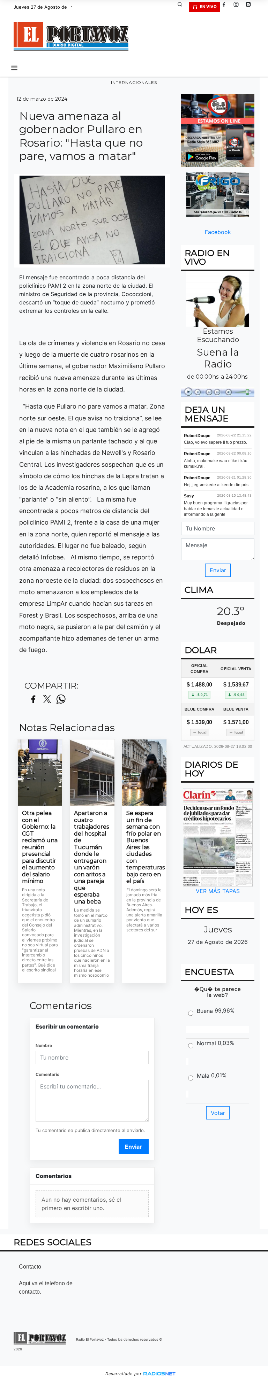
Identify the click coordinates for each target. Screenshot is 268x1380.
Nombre (44, 1045)
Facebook (218, 231)
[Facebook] (226, 7)
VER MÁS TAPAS (218, 890)
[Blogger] (251, 7)
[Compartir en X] (47, 699)
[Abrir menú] (14, 68)
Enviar (133, 1146)
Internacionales (134, 82)
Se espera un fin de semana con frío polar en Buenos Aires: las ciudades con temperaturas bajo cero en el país (144, 847)
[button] (182, 7)
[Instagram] (239, 7)
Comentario (47, 1074)
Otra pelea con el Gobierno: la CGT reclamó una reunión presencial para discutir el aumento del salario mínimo (40, 847)
